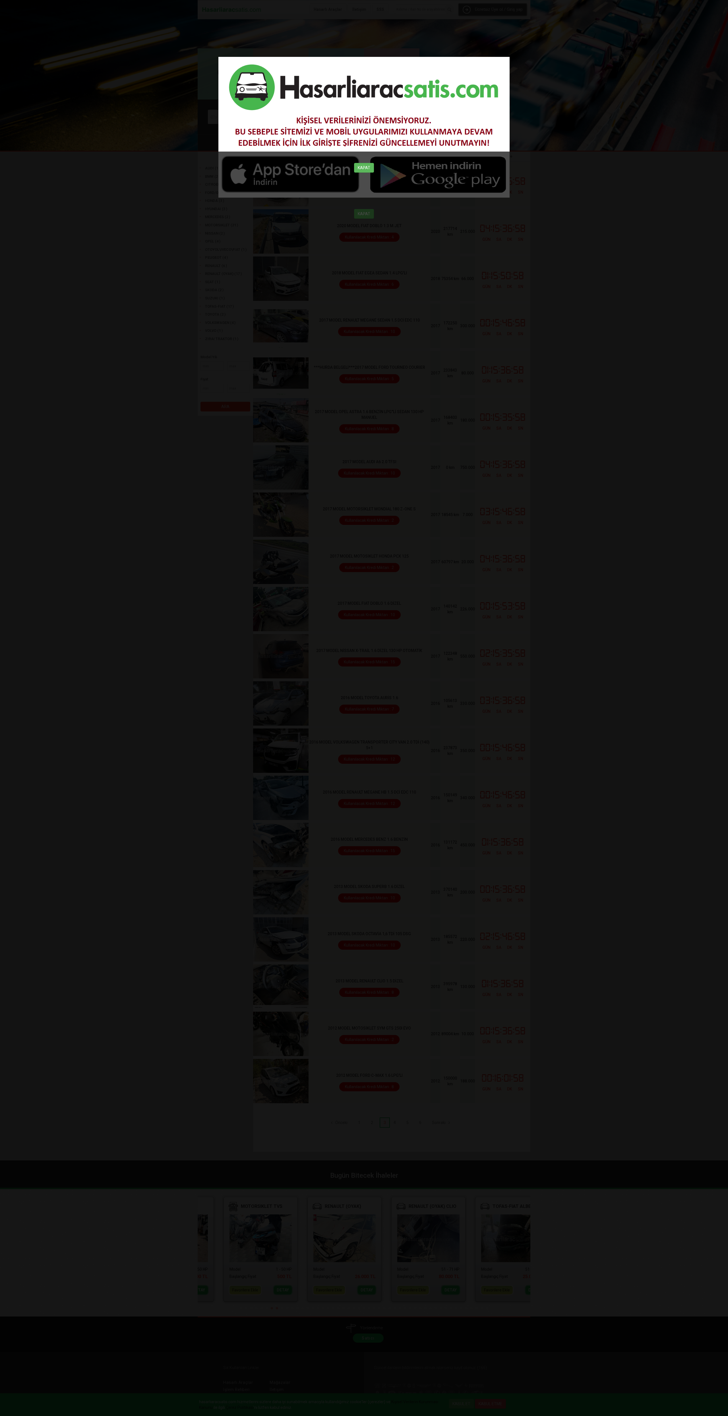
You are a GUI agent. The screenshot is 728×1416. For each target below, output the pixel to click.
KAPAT (364, 167)
